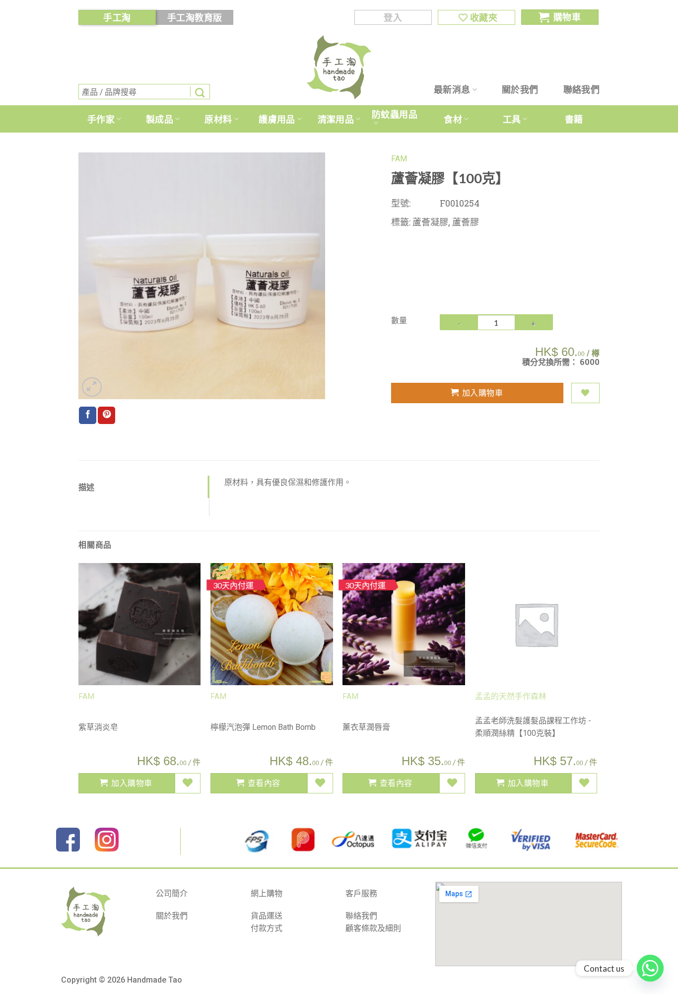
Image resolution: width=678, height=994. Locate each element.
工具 (512, 119)
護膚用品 (277, 119)
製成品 (159, 119)
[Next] (596, 682)
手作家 (101, 119)
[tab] (143, 487)
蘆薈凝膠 (430, 222)
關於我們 (520, 89)
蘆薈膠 (465, 222)
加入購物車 (482, 392)
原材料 (218, 119)
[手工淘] (339, 67)
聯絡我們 (581, 89)
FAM (399, 158)
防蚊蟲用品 (394, 114)
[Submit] (200, 91)
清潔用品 (336, 119)
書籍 (574, 119)
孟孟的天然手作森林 (510, 696)
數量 (399, 320)
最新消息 (452, 89)
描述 (86, 487)
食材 (453, 119)
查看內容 (264, 782)
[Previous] (78, 682)
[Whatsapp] (650, 968)
